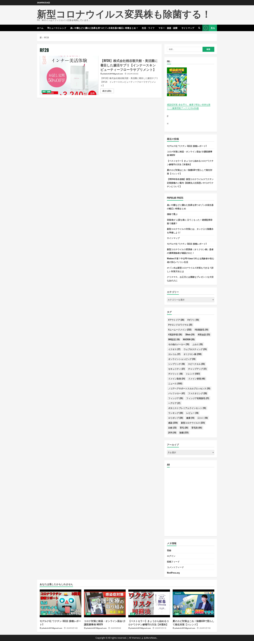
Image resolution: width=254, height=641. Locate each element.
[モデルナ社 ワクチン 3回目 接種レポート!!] (60, 603)
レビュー (192, 412)
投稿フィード (173, 561)
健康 (190, 417)
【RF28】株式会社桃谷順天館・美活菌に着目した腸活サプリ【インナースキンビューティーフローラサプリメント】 (69, 75)
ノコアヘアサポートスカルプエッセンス (189, 388)
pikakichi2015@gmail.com (112, 74)
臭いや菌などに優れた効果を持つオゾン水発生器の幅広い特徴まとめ (103, 27)
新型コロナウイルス (193, 422)
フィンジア (175, 398)
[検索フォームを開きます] (199, 27)
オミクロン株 (192, 354)
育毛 (184, 427)
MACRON (189, 339)
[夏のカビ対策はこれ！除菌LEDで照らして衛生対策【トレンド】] (193, 603)
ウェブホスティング (195, 349)
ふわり (197, 344)
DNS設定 (174, 339)
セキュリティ (176, 368)
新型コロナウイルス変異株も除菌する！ (124, 13)
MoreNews (151, 637)
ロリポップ (175, 417)
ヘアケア (174, 403)
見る (213, 27)
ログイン (171, 555)
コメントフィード (175, 567)
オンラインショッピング (181, 359)
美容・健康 (46, 91)
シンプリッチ (176, 363)
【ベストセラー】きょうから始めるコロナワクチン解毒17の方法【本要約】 (148, 622)
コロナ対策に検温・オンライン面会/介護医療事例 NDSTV (105, 622)
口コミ (203, 417)
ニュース (175, 383)
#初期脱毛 (201, 329)
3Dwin (189, 334)
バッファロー (176, 393)
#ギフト (193, 319)
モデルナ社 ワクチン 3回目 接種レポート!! (187, 145)
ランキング (175, 412)
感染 (173, 422)
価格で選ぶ (172, 214)
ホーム (40, 27)
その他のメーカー (178, 344)
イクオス (174, 349)
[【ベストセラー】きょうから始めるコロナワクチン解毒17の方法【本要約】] (149, 603)
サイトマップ (188, 27)
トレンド (193, 373)
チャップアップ (197, 368)
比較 (172, 427)
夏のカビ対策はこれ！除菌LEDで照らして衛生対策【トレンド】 (193, 622)
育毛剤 (196, 427)
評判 (172, 432)
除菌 (184, 432)
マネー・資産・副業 (168, 27)
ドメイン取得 (176, 378)
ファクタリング (197, 393)
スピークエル (196, 363)
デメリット (175, 373)
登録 (169, 550)
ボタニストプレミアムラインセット (187, 408)
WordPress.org (173, 572)
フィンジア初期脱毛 (197, 398)
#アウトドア (176, 319)
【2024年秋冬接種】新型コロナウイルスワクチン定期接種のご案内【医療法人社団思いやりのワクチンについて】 (190, 182)
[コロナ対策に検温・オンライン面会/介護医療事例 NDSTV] (105, 603)
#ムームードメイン (179, 329)
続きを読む (108, 91)
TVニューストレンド (56, 27)
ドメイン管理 (196, 378)
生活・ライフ (148, 27)
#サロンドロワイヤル (180, 324)
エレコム (174, 354)
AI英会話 (204, 334)
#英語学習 (175, 334)
